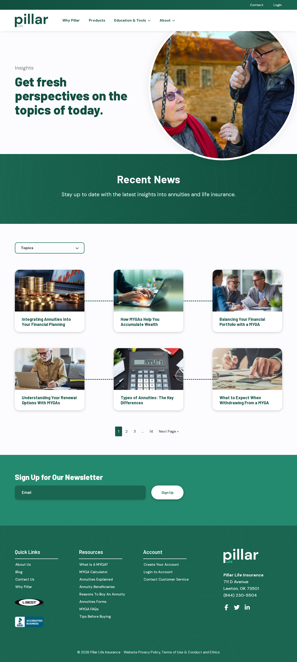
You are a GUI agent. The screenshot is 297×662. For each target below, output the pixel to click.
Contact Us (24, 579)
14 (151, 431)
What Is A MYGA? (93, 564)
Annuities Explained (96, 579)
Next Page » (169, 431)
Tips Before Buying (95, 616)
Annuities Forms (93, 602)
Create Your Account (161, 564)
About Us (23, 564)
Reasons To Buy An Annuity (102, 594)
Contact (256, 5)
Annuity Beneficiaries (97, 587)
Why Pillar (23, 587)
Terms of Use (172, 652)
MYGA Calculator (93, 572)
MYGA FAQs (89, 609)
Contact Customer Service (166, 579)
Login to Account (158, 572)
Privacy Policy (149, 652)
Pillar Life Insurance (105, 652)
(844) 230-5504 (240, 595)
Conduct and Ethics (204, 652)
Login (278, 5)
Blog (19, 572)
